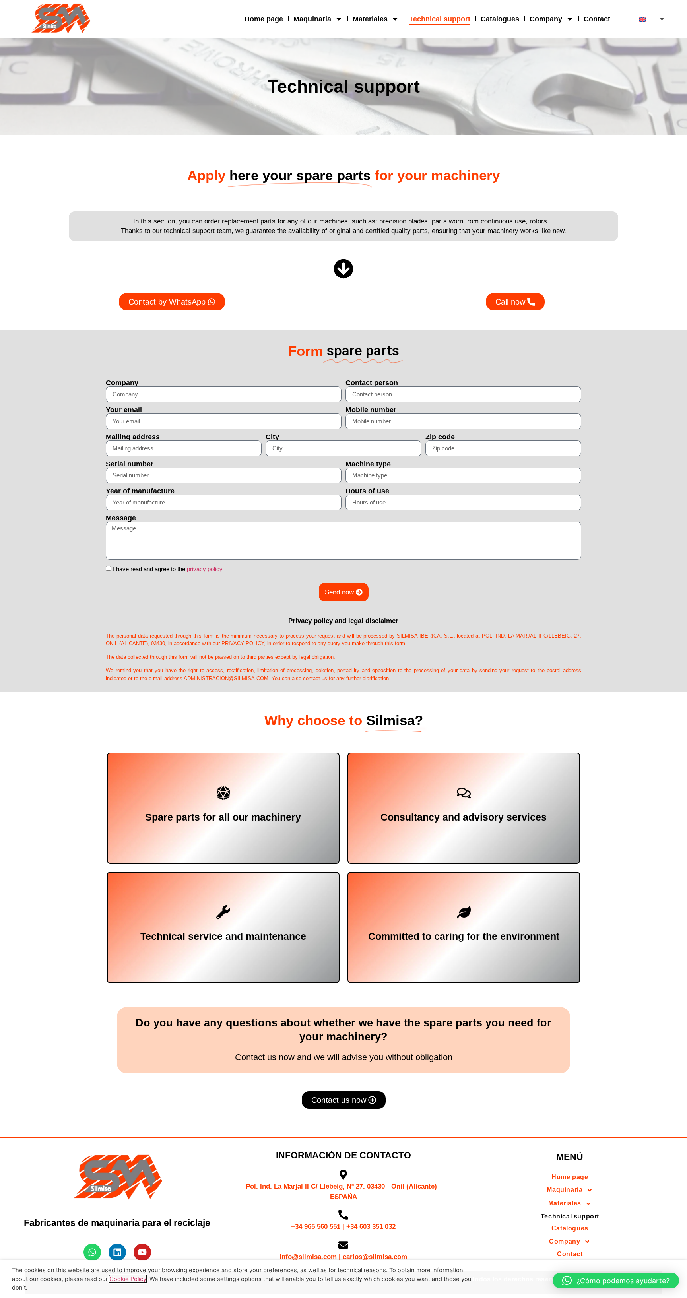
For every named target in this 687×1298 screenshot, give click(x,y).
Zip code (440, 436)
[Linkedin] (117, 1252)
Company (546, 19)
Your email (124, 409)
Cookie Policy (127, 1278)
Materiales (370, 19)
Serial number (129, 464)
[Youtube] (142, 1252)
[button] (652, 19)
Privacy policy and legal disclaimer (343, 621)
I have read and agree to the (168, 569)
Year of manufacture (140, 491)
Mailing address (133, 436)
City (272, 436)
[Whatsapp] (92, 1252)
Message (121, 518)
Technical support (439, 19)
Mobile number (370, 409)
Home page (264, 19)
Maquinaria (312, 19)
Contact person (371, 382)
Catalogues (500, 19)
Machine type (368, 464)
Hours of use (367, 491)
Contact (597, 19)
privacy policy (205, 569)
